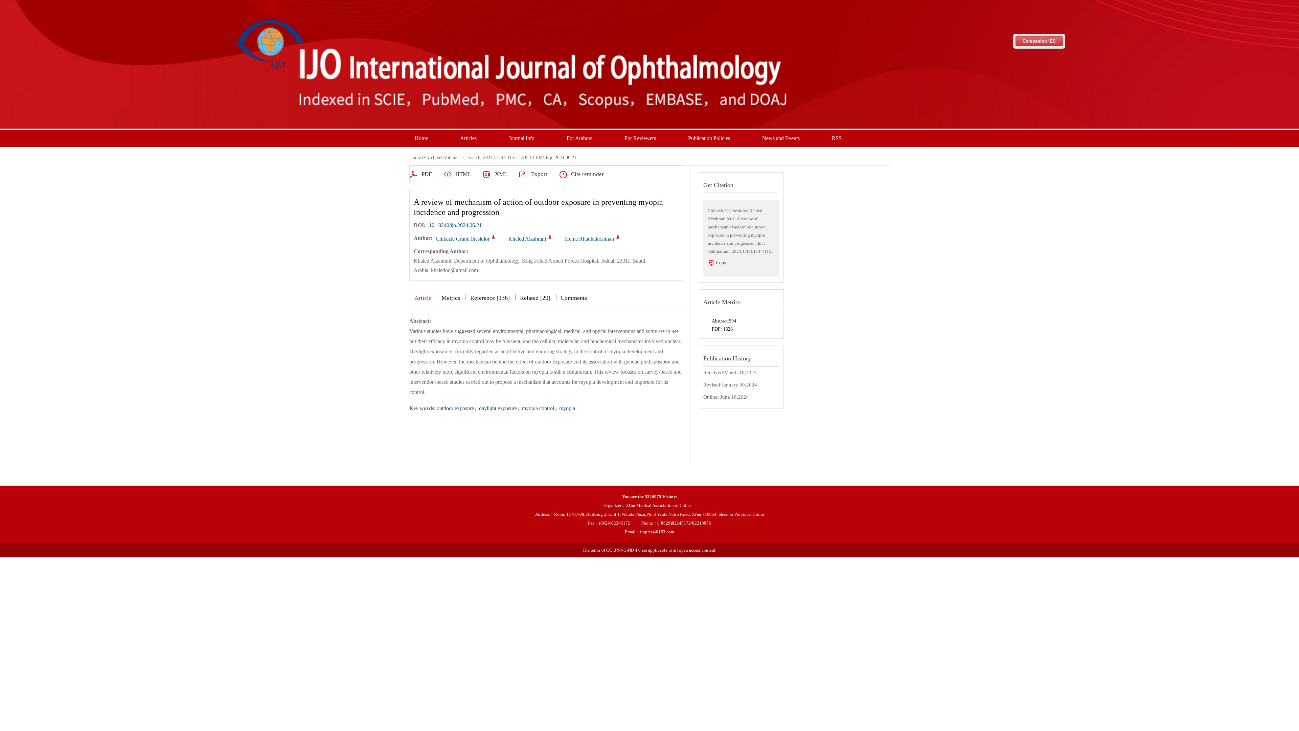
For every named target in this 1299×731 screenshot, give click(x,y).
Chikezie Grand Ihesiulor (462, 239)
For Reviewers (640, 138)
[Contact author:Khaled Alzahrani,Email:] (549, 237)
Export (539, 174)
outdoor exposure (455, 408)
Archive (433, 157)
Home (421, 138)
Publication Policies (709, 138)
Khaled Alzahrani (527, 239)
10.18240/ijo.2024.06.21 (455, 225)
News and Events (781, 138)
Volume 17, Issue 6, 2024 (468, 157)
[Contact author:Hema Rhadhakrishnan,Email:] (617, 237)
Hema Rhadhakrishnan (589, 239)
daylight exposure (497, 408)
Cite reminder (587, 174)
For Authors (579, 138)
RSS (837, 138)
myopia (566, 408)
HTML (463, 174)
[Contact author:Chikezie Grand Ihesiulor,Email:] (493, 237)
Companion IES (1039, 41)
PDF (426, 174)
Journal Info (521, 138)
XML (501, 174)
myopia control (537, 408)
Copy (721, 262)
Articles (468, 138)
